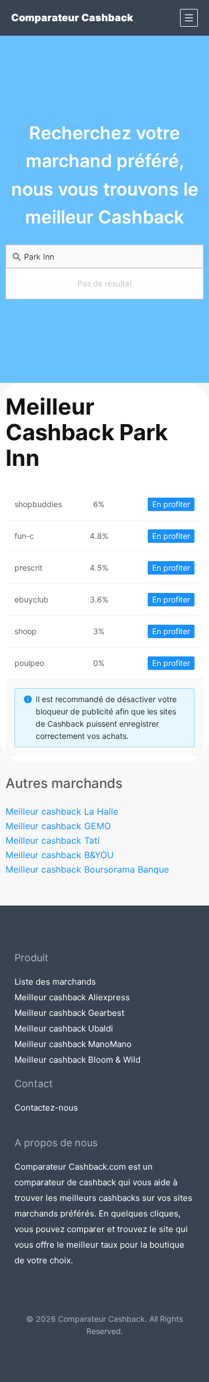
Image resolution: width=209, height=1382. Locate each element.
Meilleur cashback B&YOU (60, 854)
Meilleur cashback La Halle (62, 811)
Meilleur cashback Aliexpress (72, 997)
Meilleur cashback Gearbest (69, 1013)
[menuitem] (189, 18)
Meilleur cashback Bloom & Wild (77, 1059)
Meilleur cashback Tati (53, 840)
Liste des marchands (55, 981)
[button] (189, 18)
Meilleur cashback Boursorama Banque (87, 869)
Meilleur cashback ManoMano (73, 1044)
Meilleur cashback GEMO (58, 825)
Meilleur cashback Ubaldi (63, 1028)
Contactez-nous (46, 1107)
